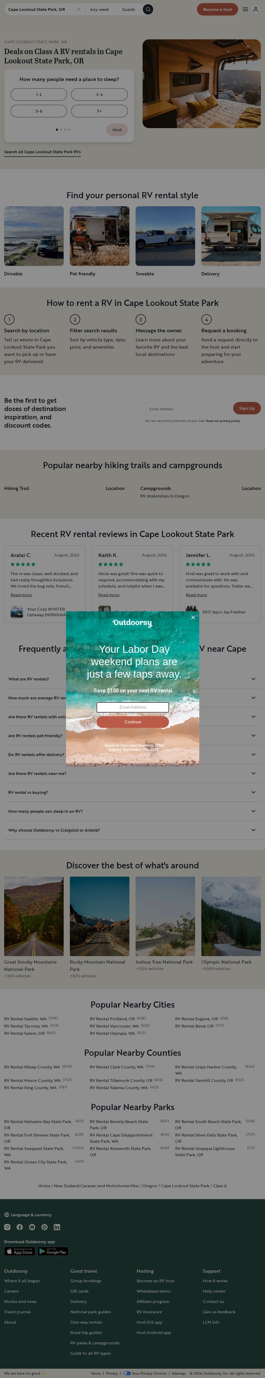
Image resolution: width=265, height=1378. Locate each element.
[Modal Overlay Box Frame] (132, 689)
